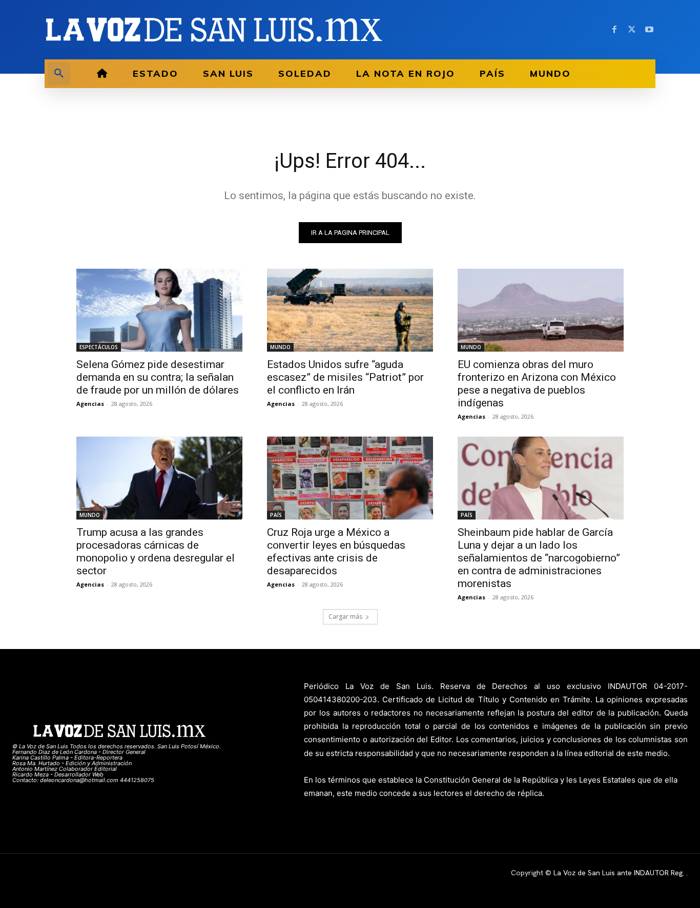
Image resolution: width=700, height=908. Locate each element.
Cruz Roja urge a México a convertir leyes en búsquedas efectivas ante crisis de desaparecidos (336, 551)
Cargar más (345, 616)
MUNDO (280, 347)
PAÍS (276, 514)
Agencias (90, 403)
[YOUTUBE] (649, 30)
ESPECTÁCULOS (98, 347)
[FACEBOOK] (614, 30)
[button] (59, 73)
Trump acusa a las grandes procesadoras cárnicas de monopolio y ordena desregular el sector (155, 551)
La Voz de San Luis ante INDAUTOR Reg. (619, 872)
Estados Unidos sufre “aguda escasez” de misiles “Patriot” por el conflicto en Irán (345, 377)
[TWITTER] (632, 30)
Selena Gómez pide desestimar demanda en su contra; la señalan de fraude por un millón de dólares (157, 377)
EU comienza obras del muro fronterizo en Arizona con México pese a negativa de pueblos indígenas (537, 383)
